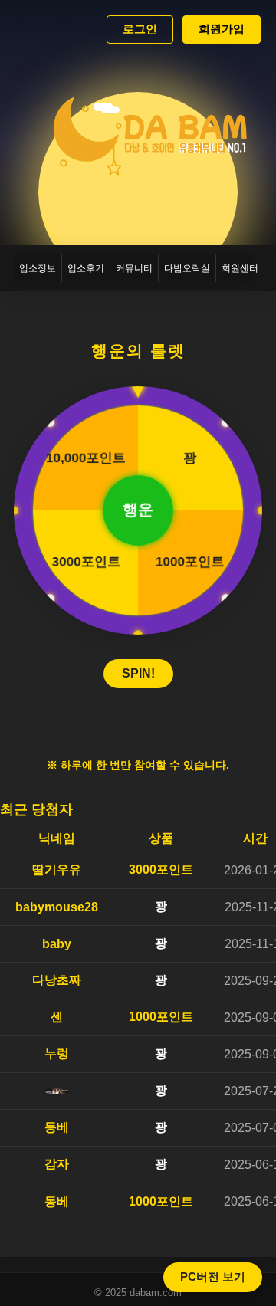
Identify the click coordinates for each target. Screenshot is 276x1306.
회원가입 (222, 28)
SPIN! (138, 673)
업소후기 (85, 268)
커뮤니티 (134, 268)
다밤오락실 (187, 268)
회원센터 (240, 268)
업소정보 (37, 268)
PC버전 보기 (212, 1276)
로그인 (140, 28)
